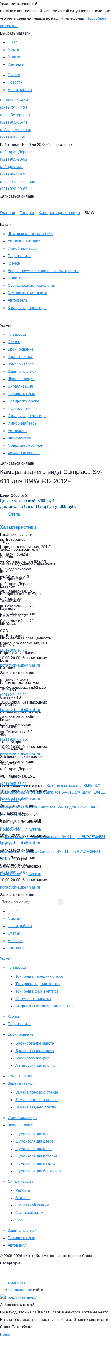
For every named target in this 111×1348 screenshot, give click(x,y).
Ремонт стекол (20, 357)
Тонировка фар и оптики (36, 991)
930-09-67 (13, 189)
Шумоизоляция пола (33, 1149)
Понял (5, 1334)
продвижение (20, 1290)
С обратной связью (32, 1205)
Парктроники (19, 256)
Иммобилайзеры (22, 248)
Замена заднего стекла (35, 1107)
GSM (19, 1220)
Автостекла (18, 300)
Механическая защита (27, 293)
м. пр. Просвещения (17, 181)
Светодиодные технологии (31, 285)
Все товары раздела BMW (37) (73, 785)
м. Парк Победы (14, 100)
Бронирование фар (32, 1058)
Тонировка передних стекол (39, 976)
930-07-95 (13, 137)
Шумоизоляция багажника (38, 1171)
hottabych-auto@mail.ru (20, 665)
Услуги (5, 958)
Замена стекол (21, 364)
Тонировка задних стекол (37, 984)
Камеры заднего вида (27, 308)
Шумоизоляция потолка (36, 1156)
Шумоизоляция (21, 379)
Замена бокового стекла (36, 1100)
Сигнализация (20, 386)
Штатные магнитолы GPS (30, 234)
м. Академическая (15, 130)
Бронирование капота (34, 1043)
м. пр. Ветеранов (15, 115)
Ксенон (14, 263)
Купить (13, 514)
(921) (13, 650)
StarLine (22, 1198)
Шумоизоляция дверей (35, 1141)
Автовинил (17, 431)
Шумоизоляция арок (33, 1134)
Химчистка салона (24, 453)
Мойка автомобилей (25, 445)
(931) (13, 695)
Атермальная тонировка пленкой (44, 1006)
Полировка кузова (23, 401)
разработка (15, 1282)
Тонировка (17, 334)
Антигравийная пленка (35, 1065)
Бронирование (21, 349)
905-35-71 (13, 122)
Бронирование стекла (34, 1051)
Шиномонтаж (19, 438)
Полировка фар (21, 394)
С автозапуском (29, 1212)
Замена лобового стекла (36, 1092)
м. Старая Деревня (17, 152)
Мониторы (17, 278)
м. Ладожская (11, 167)
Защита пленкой (22, 371)
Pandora (22, 1190)
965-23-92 (13, 159)
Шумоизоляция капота (35, 1163)
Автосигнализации (24, 241)
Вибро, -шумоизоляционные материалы (43, 271)
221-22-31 (13, 107)
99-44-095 (13, 174)
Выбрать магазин (15, 33)
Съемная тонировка (33, 999)
